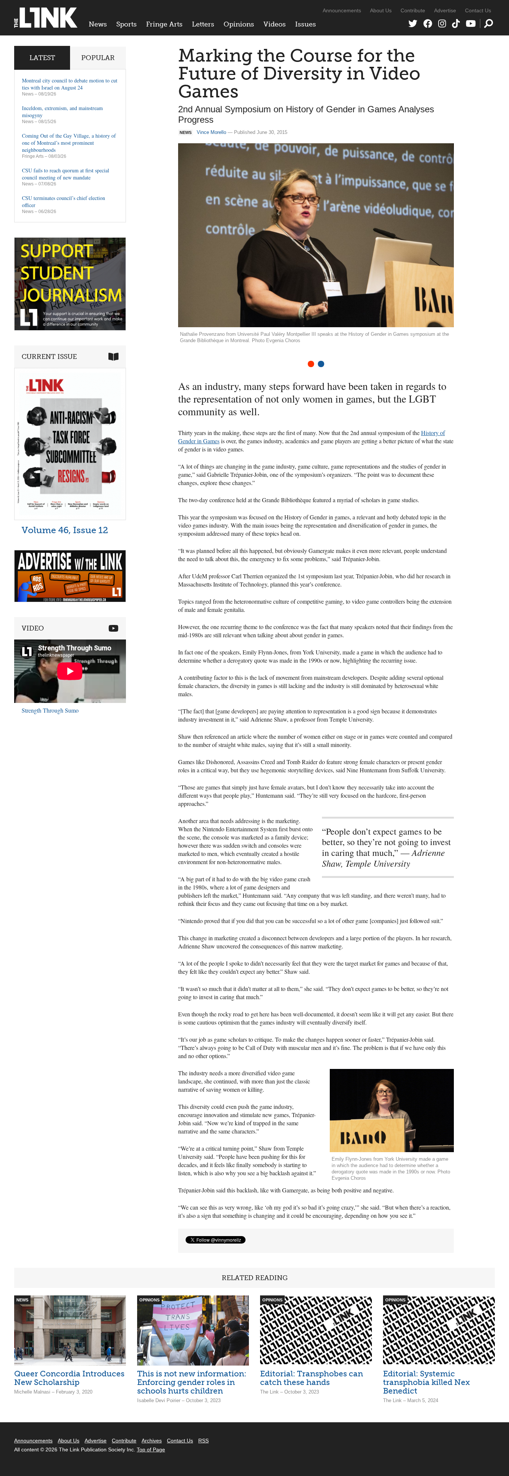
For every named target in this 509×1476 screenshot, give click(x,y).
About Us (381, 10)
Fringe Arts (164, 24)
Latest (42, 58)
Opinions (239, 24)
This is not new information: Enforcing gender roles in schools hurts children (191, 1382)
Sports (126, 24)
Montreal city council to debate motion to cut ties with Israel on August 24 (69, 84)
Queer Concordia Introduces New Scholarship (69, 1378)
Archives (152, 1441)
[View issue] (70, 518)
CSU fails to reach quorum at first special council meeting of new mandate (65, 174)
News (98, 24)
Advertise (445, 10)
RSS (203, 1441)
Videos (274, 24)
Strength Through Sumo (50, 710)
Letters (203, 24)
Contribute (413, 10)
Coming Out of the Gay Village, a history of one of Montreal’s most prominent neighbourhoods (69, 142)
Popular (98, 58)
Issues (305, 24)
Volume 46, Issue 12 (65, 530)
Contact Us (478, 10)
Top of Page (151, 1449)
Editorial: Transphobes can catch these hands (311, 1378)
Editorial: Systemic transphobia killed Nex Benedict (426, 1382)
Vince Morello (211, 132)
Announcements (342, 10)
